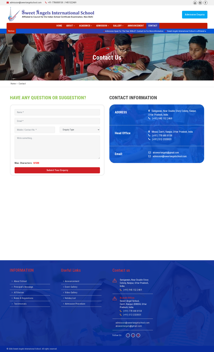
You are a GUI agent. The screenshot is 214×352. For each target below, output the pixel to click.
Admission (101, 25)
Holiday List (70, 298)
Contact (152, 25)
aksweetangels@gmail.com (129, 326)
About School (20, 281)
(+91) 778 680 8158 (132, 311)
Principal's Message (23, 287)
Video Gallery (71, 292)
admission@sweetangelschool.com (26, 2)
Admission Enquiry (195, 14)
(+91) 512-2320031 (132, 314)
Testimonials (20, 304)
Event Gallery (71, 287)
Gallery (117, 25)
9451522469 (70, 2)
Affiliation (18, 292)
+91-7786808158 (55, 2)
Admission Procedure (75, 304)
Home (59, 25)
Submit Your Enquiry (57, 170)
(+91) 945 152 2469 (132, 290)
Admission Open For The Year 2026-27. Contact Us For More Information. (122, 31)
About (69, 25)
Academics (84, 25)
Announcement (136, 25)
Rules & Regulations (23, 298)
